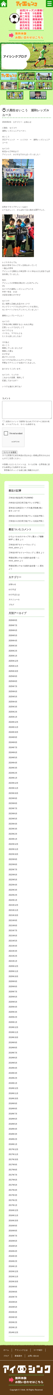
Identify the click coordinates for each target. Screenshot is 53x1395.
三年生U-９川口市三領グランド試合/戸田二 (26, 521)
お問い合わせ (33, 1356)
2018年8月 (13, 1109)
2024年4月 (13, 763)
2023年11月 (13, 788)
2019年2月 (13, 1078)
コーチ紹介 (38, 1350)
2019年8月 (13, 1048)
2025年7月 (13, 686)
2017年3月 (13, 1195)
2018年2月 (13, 1139)
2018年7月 (13, 1114)
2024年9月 (13, 737)
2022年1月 (13, 900)
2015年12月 (13, 1271)
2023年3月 (13, 829)
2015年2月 (13, 1322)
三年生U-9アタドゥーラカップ (21, 545)
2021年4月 (13, 946)
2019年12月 (13, 1027)
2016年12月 (13, 1210)
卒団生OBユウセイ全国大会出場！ (23, 558)
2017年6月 (13, 1180)
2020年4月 (13, 1007)
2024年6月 (13, 752)
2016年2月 (13, 1261)
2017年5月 (13, 1185)
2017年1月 (13, 1205)
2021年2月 (13, 956)
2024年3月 (13, 768)
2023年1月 (13, 839)
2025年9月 (13, 676)
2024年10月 (13, 732)
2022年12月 (13, 844)
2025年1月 (13, 717)
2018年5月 (13, 1124)
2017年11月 (13, 1154)
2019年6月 (13, 1058)
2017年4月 (13, 1190)
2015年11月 (13, 1276)
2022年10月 (13, 854)
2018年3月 (13, 1134)
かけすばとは (14, 594)
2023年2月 (13, 834)
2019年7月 (13, 1053)
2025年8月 (13, 681)
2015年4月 (13, 1312)
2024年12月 (13, 722)
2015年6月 (13, 1302)
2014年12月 (13, 1332)
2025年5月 (13, 697)
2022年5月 (13, 880)
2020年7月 (13, 992)
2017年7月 (13, 1175)
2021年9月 (13, 920)
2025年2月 (13, 712)
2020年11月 (13, 971)
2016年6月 (13, 1241)
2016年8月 (13, 1231)
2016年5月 (13, 1246)
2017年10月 (13, 1159)
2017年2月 (13, 1200)
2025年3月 (13, 707)
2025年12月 (13, 661)
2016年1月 (13, 1266)
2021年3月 (13, 951)
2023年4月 (13, 824)
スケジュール (14, 599)
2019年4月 (13, 1068)
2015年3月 (13, 1317)
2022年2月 (13, 895)
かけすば (12, 589)
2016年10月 (13, 1220)
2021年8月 (13, 925)
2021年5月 (13, 941)
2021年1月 (13, 961)
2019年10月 (13, 1037)
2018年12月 (13, 1088)
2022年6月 (13, 875)
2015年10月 (13, 1281)
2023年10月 (13, 793)
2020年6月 (13, 997)
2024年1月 (13, 778)
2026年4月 (13, 641)
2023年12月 (13, 783)
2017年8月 (13, 1170)
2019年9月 (13, 1042)
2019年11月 (13, 1032)
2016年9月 (13, 1226)
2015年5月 (13, 1307)
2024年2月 (13, 773)
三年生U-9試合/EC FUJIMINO (21, 498)
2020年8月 (13, 986)
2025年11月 (13, 666)
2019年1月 (13, 1083)
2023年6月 (13, 813)
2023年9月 (13, 798)
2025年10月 (13, 671)
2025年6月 (13, 691)
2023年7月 (13, 808)
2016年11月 (13, 1215)
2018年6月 (13, 1119)
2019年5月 (13, 1063)
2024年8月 (13, 742)
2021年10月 (13, 915)
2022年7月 (13, 869)
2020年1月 (13, 1022)
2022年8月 (13, 864)
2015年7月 (13, 1297)
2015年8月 (13, 1292)
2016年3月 (13, 1256)
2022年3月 (13, 890)
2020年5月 (13, 1002)
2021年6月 (13, 936)
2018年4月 (13, 1129)
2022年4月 (13, 885)
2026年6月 (13, 630)
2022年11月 (13, 849)
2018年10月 (13, 1098)
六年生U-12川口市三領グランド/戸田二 (25, 503)
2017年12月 (13, 1149)
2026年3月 (13, 646)
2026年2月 (13, 651)
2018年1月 (13, 1144)
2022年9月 (13, 859)
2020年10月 (13, 976)
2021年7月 (13, 930)
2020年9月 (13, 981)
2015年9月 (13, 1287)
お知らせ (27, 122)
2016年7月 (13, 1236)
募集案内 (18, 1356)
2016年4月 (13, 1251)
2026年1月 (13, 656)
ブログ (11, 605)
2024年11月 (13, 727)
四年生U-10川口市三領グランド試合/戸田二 (26, 516)
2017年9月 (13, 1164)
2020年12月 (13, 966)
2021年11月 (13, 910)
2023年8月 (13, 803)
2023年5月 (13, 819)
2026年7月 (13, 625)
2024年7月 (13, 747)
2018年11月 (13, 1093)
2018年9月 (13, 1103)
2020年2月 (13, 1017)
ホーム (6, 1350)
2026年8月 (13, 620)
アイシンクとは (21, 1350)
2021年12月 (13, 905)
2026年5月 (13, 635)
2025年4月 (13, 702)
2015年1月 (13, 1327)
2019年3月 (13, 1073)
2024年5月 (13, 757)
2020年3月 (13, 1012)
